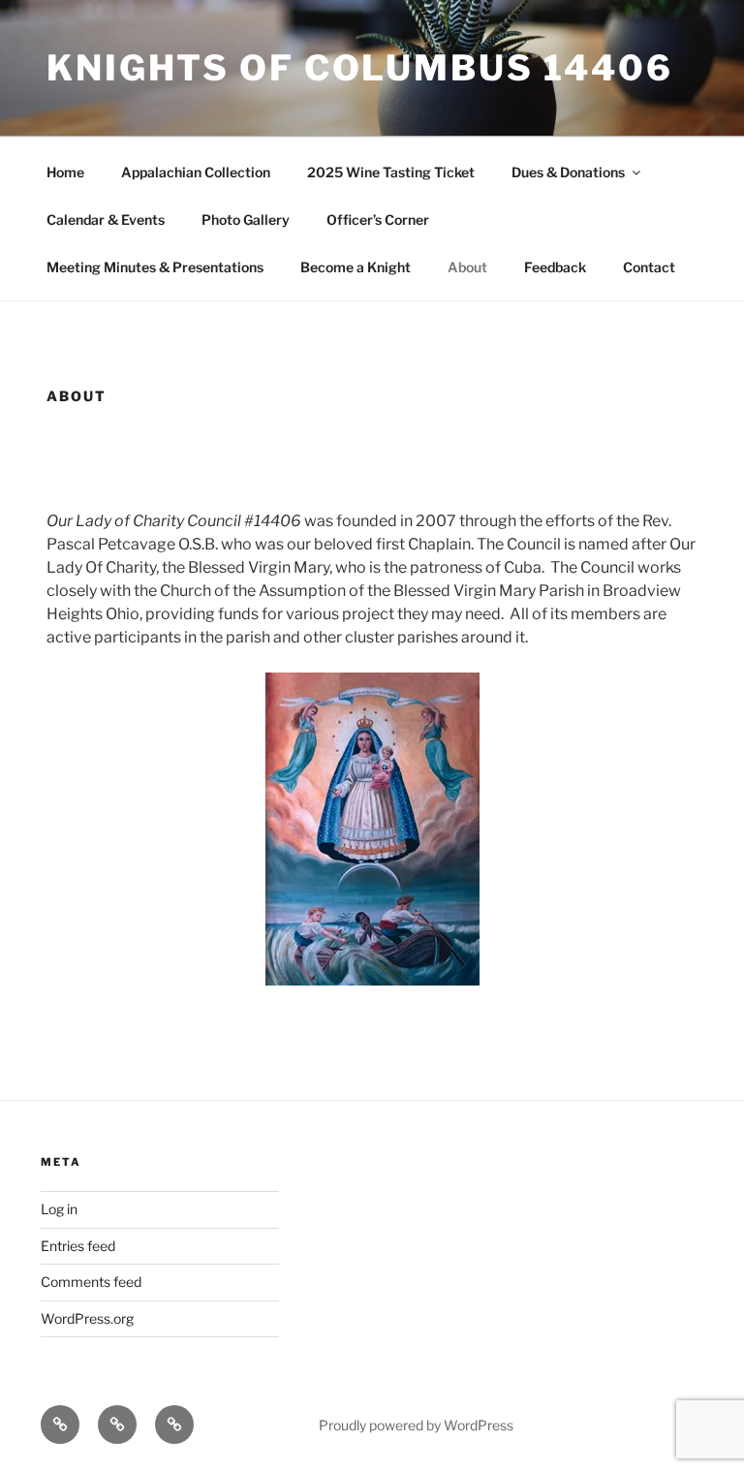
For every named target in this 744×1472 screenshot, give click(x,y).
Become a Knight (355, 267)
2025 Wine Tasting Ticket (391, 172)
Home (65, 172)
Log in (59, 1209)
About (467, 267)
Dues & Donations (568, 172)
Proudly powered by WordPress (416, 1425)
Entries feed (78, 1245)
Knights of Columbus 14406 (359, 68)
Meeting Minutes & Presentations (155, 267)
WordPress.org (87, 1318)
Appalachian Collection (195, 172)
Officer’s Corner (377, 219)
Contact (649, 267)
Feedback (555, 267)
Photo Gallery (246, 219)
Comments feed (91, 1281)
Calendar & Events (105, 219)
